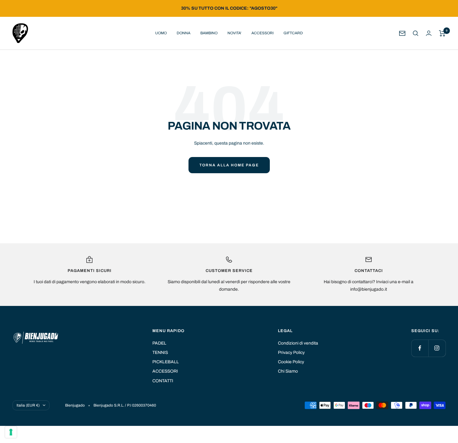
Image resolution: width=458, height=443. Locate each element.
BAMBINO (208, 33)
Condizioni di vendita (298, 343)
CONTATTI (162, 381)
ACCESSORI (262, 33)
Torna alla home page (229, 165)
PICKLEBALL (165, 362)
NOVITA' (234, 33)
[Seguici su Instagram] (437, 348)
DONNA (183, 33)
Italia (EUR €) (28, 405)
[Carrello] (442, 33)
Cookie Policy (291, 362)
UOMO (161, 33)
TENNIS (160, 352)
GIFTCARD (293, 33)
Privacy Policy (291, 352)
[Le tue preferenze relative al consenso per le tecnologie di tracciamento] (11, 432)
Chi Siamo (288, 371)
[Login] (429, 33)
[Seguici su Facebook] (419, 348)
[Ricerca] (415, 33)
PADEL (159, 343)
